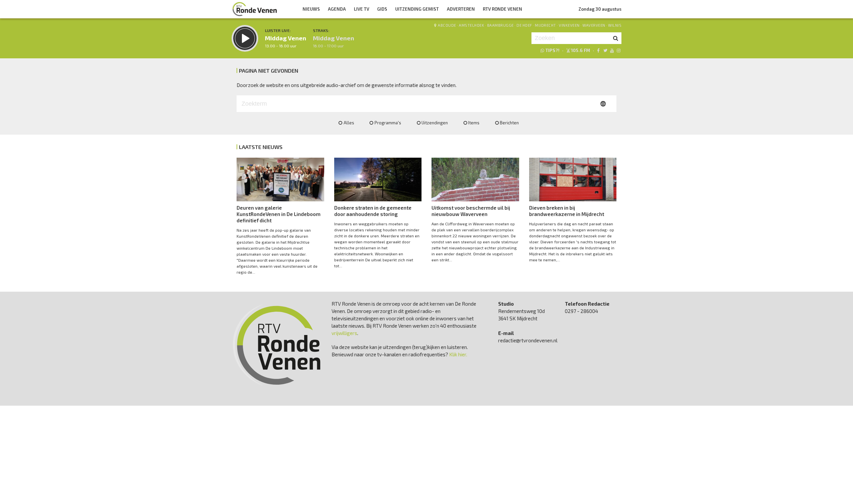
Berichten (509, 122)
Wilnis (614, 25)
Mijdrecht (545, 25)
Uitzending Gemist (417, 9)
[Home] (255, 9)
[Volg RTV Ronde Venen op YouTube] (611, 50)
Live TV (361, 9)
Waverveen (593, 25)
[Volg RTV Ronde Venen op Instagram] (618, 50)
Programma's (388, 122)
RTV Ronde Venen (502, 9)
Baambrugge (500, 25)
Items (473, 122)
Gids (382, 9)
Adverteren (461, 9)
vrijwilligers (344, 333)
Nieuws (311, 9)
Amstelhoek (471, 25)
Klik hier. (458, 354)
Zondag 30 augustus (599, 9)
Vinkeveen (569, 25)
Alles (349, 122)
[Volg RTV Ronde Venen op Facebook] (598, 50)
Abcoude (447, 25)
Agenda (337, 9)
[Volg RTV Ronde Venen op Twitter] (604, 50)
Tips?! (552, 50)
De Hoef (524, 25)
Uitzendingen (435, 122)
